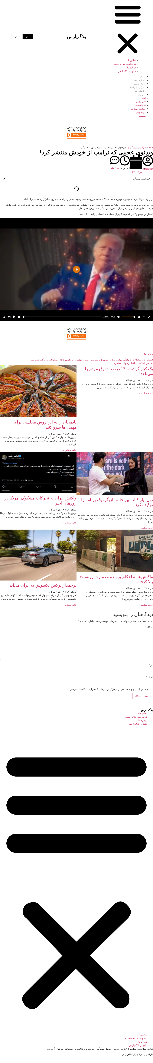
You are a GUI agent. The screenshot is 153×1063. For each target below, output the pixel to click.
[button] (127, 29)
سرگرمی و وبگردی (137, 87)
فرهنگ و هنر (139, 91)
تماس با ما (131, 60)
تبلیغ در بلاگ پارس (127, 71)
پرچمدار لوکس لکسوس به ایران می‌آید (42, 585)
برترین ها (148, 354)
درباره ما (131, 67)
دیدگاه (149, 627)
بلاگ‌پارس (76, 36)
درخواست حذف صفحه (124, 64)
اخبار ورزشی (139, 80)
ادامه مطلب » (146, 393)
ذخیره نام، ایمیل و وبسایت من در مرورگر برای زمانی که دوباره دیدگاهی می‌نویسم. (110, 689)
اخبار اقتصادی (139, 84)
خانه (151, 147)
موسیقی (141, 95)
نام (151, 665)
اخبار (142, 77)
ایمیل (149, 677)
